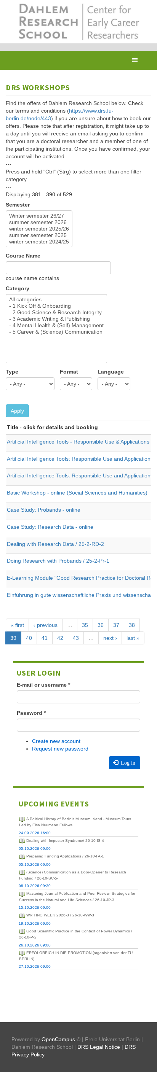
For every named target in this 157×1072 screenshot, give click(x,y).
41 (45, 638)
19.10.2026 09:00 (35, 923)
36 (101, 625)
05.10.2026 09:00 (35, 848)
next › (110, 638)
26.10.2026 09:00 (35, 945)
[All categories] (56, 299)
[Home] (78, 21)
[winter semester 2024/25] (39, 242)
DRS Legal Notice (98, 1047)
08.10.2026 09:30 (35, 886)
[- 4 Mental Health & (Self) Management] (56, 325)
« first (17, 625)
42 (60, 638)
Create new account (56, 741)
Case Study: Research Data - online (50, 527)
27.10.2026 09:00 (35, 966)
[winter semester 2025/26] (39, 229)
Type (12, 372)
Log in (127, 762)
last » (133, 638)
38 (132, 625)
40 (29, 638)
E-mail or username (43, 685)
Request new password (60, 749)
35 (85, 625)
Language (111, 372)
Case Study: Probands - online (43, 510)
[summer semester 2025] (39, 235)
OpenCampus (58, 1039)
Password (31, 713)
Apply (17, 411)
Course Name (23, 256)
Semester (18, 205)
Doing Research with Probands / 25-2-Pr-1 (58, 561)
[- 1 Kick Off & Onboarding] (56, 306)
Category (17, 288)
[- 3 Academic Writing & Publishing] (56, 319)
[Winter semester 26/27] (39, 216)
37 (116, 625)
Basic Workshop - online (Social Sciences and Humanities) (77, 493)
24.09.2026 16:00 (35, 833)
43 (76, 638)
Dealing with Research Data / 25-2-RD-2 (55, 544)
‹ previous (46, 625)
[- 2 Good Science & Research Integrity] (56, 312)
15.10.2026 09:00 (35, 907)
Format (69, 372)
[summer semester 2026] (39, 222)
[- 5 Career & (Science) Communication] (56, 332)
